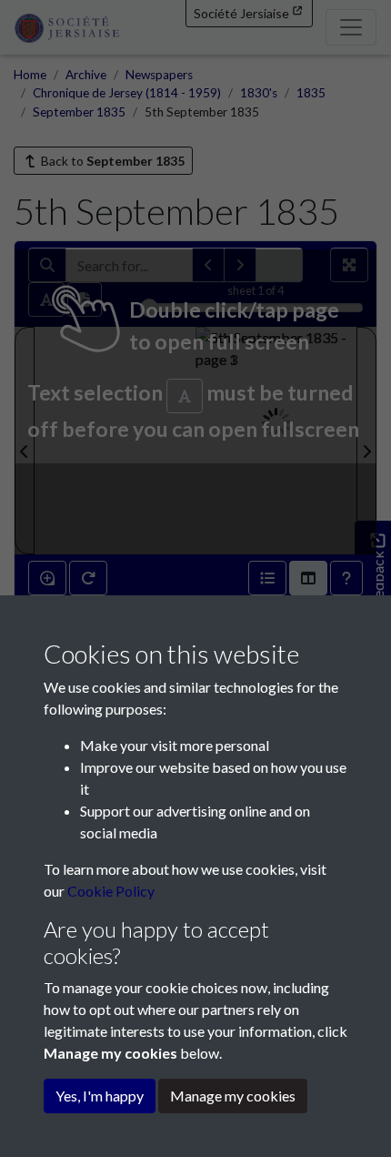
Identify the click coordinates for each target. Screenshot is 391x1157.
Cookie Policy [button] (111, 890)
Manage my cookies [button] (233, 1095)
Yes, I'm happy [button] (99, 1095)
